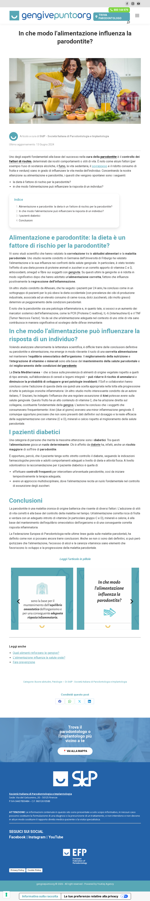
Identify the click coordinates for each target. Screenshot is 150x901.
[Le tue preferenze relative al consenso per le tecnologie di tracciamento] (6, 894)
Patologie (57, 681)
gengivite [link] (74, 272)
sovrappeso (99, 166)
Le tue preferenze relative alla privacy (91, 896)
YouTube (55, 837)
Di (96, 681)
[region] (75, 740)
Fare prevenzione (24, 662)
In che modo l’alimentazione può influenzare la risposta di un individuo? (61, 211)
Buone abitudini (43, 681)
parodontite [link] (108, 157)
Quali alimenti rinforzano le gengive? (36, 653)
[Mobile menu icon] (137, 15)
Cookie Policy (34, 870)
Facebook (17, 837)
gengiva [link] (68, 405)
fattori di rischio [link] (20, 161)
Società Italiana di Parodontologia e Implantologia (40, 793)
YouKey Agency (105, 884)
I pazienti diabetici (29, 215)
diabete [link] (95, 444)
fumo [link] (62, 166)
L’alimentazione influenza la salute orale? (39, 657)
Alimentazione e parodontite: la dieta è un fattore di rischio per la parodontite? (65, 206)
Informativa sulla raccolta (40, 896)
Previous (18, 602)
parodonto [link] (69, 365)
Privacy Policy (17, 870)
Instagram (37, 837)
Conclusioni (26, 220)
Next (132, 602)
